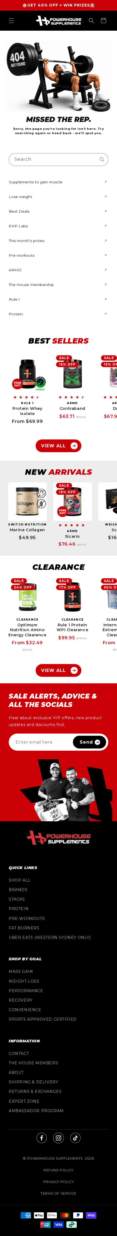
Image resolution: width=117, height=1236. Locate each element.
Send (86, 742)
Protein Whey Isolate (27, 411)
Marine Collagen (27, 529)
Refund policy (58, 1170)
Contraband (72, 408)
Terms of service (58, 1193)
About (16, 1072)
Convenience (25, 1009)
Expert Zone (24, 1101)
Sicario (72, 536)
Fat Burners (24, 928)
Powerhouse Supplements (55, 1158)
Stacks (17, 899)
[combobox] (58, 159)
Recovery (21, 1000)
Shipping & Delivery (33, 1082)
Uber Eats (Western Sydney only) (50, 937)
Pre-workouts (27, 918)
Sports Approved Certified (43, 1019)
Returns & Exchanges (35, 1091)
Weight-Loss (24, 981)
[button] (11, 21)
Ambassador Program (36, 1110)
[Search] (102, 159)
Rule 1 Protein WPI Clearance (72, 627)
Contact (19, 1053)
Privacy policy (58, 1182)
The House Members (33, 1063)
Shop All (20, 880)
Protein (19, 908)
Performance (26, 990)
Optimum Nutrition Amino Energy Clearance (27, 629)
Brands (18, 889)
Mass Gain (21, 971)
